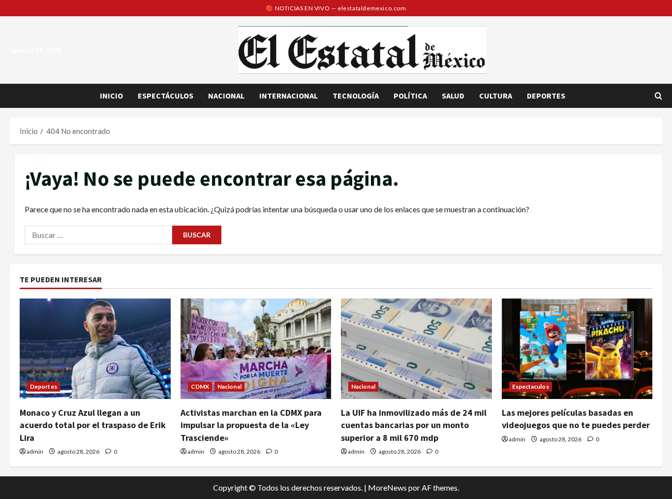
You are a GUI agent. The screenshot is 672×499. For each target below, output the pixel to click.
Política (410, 95)
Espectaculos (530, 386)
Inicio (111, 95)
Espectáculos (165, 95)
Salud (453, 95)
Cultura (495, 95)
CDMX (200, 386)
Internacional (288, 95)
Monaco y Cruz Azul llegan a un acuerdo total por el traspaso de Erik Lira (93, 425)
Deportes (546, 95)
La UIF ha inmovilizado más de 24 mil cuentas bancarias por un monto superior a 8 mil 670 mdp (414, 425)
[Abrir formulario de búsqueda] (658, 96)
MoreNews (387, 487)
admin (35, 451)
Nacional (226, 95)
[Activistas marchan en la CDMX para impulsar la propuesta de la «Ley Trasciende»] (256, 349)
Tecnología (356, 95)
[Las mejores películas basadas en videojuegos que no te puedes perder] (577, 349)
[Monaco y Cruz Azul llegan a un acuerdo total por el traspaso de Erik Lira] (95, 349)
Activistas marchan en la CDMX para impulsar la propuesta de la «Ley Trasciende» (251, 425)
